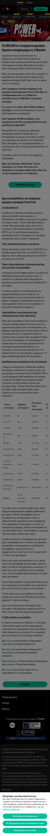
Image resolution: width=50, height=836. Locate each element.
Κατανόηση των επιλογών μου (25, 816)
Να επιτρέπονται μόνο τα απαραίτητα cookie (25, 823)
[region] (25, 814)
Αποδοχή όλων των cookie (25, 830)
